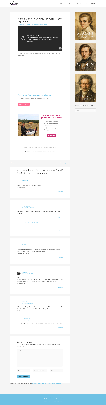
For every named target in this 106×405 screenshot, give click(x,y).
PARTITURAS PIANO (65, 3)
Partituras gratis (29, 24)
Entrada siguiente (65, 163)
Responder (60, 191)
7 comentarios (20, 24)
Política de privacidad (49, 401)
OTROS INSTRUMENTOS (79, 3)
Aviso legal (59, 401)
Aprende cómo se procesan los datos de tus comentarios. (47, 383)
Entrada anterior (14, 163)
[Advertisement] (40, 75)
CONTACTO (92, 3)
